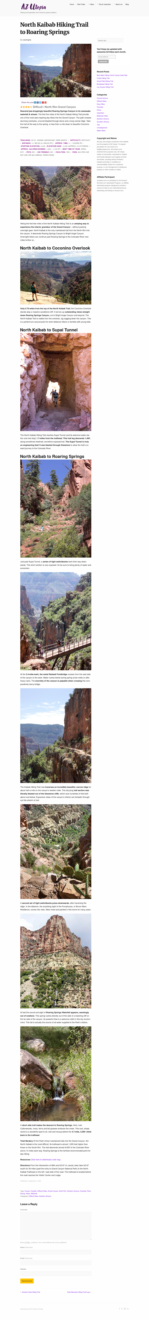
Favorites (100, 107)
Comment (23, 1209)
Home (72, 4)
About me (119, 4)
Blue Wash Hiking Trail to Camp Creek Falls (112, 75)
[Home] (33, 6)
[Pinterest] (125, 1309)
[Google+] (122, 1309)
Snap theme (24, 1309)
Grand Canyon (53, 1191)
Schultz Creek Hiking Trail (31, 1292)
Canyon (27, 1191)
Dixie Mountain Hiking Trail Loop (78, 1292)
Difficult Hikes (42, 1191)
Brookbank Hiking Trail (105, 84)
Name (26, 1247)
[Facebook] (119, 1309)
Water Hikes (101, 130)
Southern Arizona (103, 122)
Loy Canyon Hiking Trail (105, 87)
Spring (22, 1193)
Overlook (83, 1191)
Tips (98, 124)
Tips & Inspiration (105, 4)
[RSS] (128, 1309)
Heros (99, 110)
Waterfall (34, 1193)
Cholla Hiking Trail (103, 78)
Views (28, 1193)
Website (23, 1269)
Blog (127, 4)
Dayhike (34, 1191)
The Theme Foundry (36, 1309)
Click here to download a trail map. (46, 1159)
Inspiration (100, 113)
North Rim (62, 1191)
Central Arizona (102, 98)
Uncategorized (102, 127)
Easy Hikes (101, 104)
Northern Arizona (73, 1191)
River (89, 1191)
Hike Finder (81, 4)
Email (26, 1258)
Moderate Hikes (102, 116)
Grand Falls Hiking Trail (105, 81)
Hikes (92, 4)
